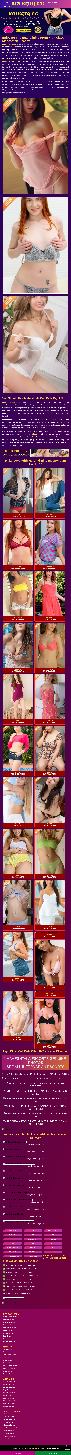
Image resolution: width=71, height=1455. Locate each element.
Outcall (33, 1247)
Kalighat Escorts (9, 1430)
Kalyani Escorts (9, 1433)
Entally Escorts (8, 1414)
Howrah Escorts (9, 1422)
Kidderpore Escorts (10, 1436)
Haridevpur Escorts (10, 1419)
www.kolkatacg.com (36, 1448)
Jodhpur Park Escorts (10, 1428)
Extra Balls (32, 1239)
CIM (53, 1235)
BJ (33, 1235)
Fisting (53, 1239)
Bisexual (12, 1235)
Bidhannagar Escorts (9, 1341)
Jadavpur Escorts (9, 1425)
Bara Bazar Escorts (9, 1322)
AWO (32, 1230)
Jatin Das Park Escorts (10, 1354)
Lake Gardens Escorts (10, 1365)
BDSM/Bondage (53, 1230)
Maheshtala (39, 3)
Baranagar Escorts (9, 1325)
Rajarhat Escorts (8, 1374)
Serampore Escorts (9, 1381)
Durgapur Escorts (8, 1406)
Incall (53, 1243)
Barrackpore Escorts (9, 1327)
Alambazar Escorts (9, 1384)
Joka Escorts (7, 1357)
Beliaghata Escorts (9, 1392)
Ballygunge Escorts (9, 1387)
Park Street (9, 6)
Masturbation (12, 1247)
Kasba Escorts (7, 1360)
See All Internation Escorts (35, 1067)
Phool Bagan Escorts (9, 1371)
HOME (6, 3)
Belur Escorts (7, 1336)
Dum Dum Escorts (9, 1403)
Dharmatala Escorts (9, 1401)
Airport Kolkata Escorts (10, 1316)
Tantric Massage (12, 1256)
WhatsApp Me (53, 1453)
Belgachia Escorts (8, 1390)
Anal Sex (12, 1230)
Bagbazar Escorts (8, 1319)
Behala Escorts (7, 1330)
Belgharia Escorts (8, 1333)
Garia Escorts (7, 1349)
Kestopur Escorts (8, 1363)
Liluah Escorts (8, 1439)
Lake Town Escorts (9, 1368)
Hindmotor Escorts (9, 1352)
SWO (53, 1252)
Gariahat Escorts (9, 1416)
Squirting (32, 1252)
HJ (33, 1243)
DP (12, 1239)
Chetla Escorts (7, 1395)
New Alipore (53, 3)
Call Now (18, 1453)
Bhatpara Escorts (8, 1339)
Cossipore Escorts (9, 1398)
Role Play (12, 1252)
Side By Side (33, 1256)
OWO (53, 1247)
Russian (27, 3)
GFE (12, 1243)
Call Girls (16, 3)
